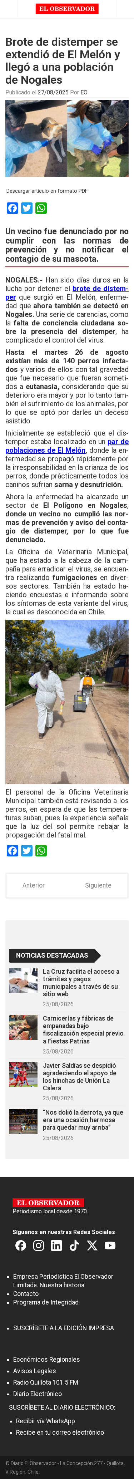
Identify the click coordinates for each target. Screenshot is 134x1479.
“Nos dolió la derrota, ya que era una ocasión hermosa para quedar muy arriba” (83, 1120)
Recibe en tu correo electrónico (60, 1432)
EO (84, 92)
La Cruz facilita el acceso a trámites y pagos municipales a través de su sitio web (81, 983)
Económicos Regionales (46, 1359)
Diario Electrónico (37, 1393)
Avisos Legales (34, 1371)
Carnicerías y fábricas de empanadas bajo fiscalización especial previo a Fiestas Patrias (83, 1030)
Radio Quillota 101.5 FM (45, 1382)
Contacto (26, 1293)
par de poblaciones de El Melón (67, 445)
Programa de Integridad (46, 1302)
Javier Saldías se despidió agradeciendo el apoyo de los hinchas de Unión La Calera (79, 1077)
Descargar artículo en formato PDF (47, 191)
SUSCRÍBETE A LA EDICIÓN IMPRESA (63, 1328)
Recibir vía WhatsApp (45, 1421)
